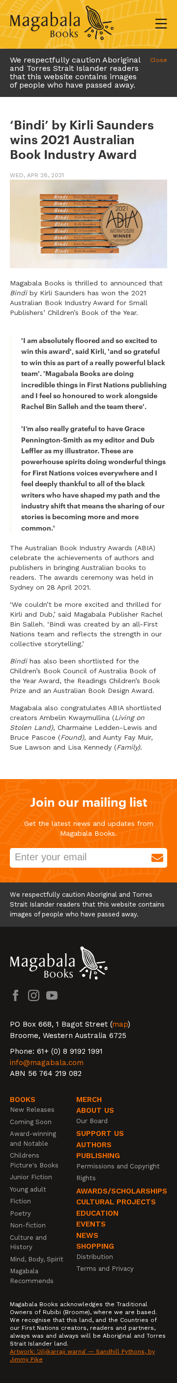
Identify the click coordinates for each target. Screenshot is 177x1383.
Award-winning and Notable (33, 1138)
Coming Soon (31, 1122)
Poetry (20, 1213)
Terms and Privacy (105, 1268)
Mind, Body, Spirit (36, 1259)
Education (97, 1213)
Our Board (92, 1121)
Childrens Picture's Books (34, 1160)
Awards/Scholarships (121, 1191)
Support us (100, 1133)
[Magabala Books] (62, 24)
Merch (89, 1099)
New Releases (32, 1109)
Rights (86, 1178)
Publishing (98, 1155)
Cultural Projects (116, 1201)
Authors (94, 1144)
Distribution (94, 1256)
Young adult (28, 1189)
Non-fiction (28, 1225)
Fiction (20, 1201)
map (120, 1024)
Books (22, 1099)
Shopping (95, 1246)
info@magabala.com (47, 1062)
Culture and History (28, 1242)
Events (91, 1224)
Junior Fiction (31, 1177)
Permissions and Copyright (118, 1166)
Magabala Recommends (32, 1276)
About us (95, 1110)
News (87, 1235)
